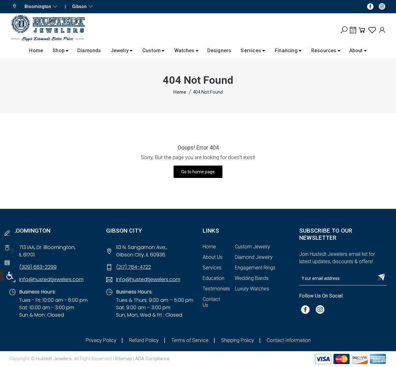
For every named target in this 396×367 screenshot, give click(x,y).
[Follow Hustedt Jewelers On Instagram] (382, 6)
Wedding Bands (252, 278)
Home (36, 50)
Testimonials (216, 289)
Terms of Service (190, 340)
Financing (286, 50)
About (356, 50)
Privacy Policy (101, 340)
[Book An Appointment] (353, 32)
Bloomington (38, 6)
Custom (151, 50)
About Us (212, 257)
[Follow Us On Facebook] (305, 309)
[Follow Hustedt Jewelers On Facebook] (370, 6)
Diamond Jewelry (254, 257)
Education (213, 278)
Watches (184, 50)
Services (251, 50)
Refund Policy (144, 340)
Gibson (80, 6)
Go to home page (198, 171)
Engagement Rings (255, 268)
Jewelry (120, 50)
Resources (324, 50)
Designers (219, 50)
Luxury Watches (252, 289)
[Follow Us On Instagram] (320, 309)
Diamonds (89, 50)
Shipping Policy (237, 340)
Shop (59, 50)
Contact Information (289, 340)
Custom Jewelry (252, 247)
